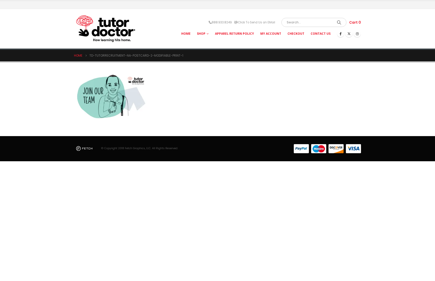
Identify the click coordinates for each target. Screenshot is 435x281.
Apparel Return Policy (234, 33)
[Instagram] (357, 33)
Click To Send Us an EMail (256, 22)
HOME (186, 33)
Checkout (295, 33)
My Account (270, 33)
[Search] (339, 22)
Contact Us (321, 33)
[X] (348, 33)
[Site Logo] (105, 29)
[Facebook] (340, 33)
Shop (201, 33)
